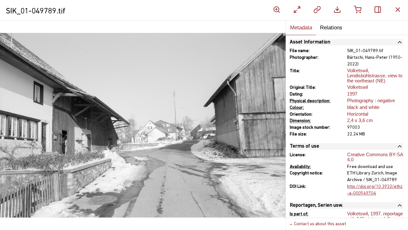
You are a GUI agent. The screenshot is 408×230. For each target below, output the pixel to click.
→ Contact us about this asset (317, 224)
